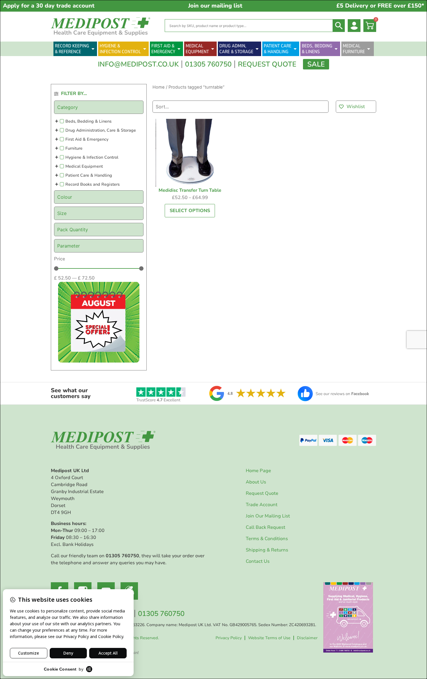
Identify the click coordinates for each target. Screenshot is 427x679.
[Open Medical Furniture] (368, 49)
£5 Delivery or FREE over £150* (380, 6)
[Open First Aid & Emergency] (179, 49)
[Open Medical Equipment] (212, 49)
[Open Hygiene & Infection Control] (144, 49)
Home (158, 87)
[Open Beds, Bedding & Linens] (336, 49)
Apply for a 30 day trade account (48, 6)
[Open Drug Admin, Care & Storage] (257, 49)
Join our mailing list (215, 6)
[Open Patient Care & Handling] (295, 49)
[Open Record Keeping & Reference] (93, 49)
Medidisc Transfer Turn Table (190, 190)
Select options (190, 210)
